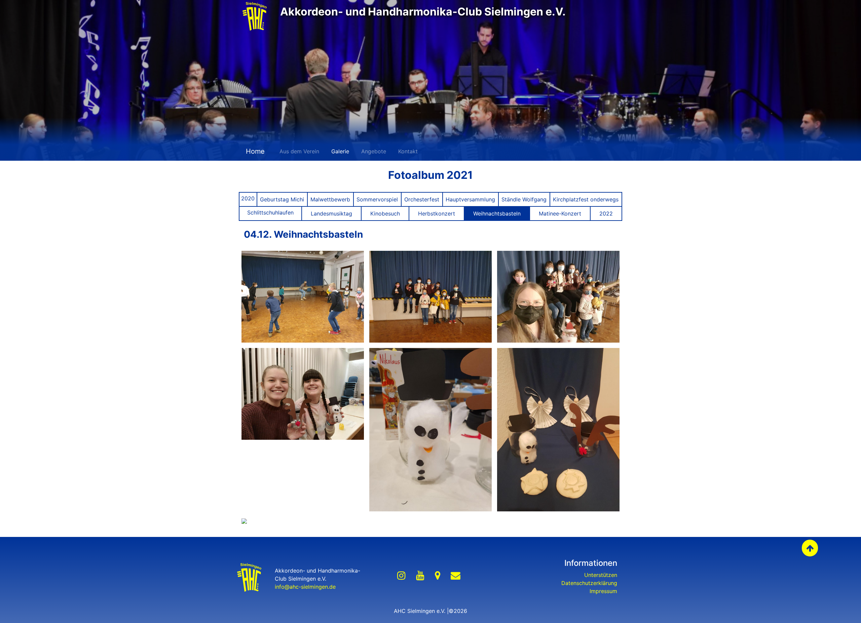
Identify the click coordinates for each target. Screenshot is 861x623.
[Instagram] (401, 576)
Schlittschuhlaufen (270, 212)
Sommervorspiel (377, 199)
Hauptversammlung (470, 199)
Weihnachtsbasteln (497, 213)
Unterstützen (600, 575)
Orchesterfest (421, 199)
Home (254, 151)
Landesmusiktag (331, 213)
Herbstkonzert (436, 213)
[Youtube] (420, 576)
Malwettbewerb (330, 199)
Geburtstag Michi (282, 199)
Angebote (373, 151)
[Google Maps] (437, 576)
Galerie (340, 151)
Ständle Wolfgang (524, 199)
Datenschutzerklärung (589, 583)
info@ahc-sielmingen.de (305, 586)
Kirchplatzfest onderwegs (586, 199)
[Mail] (455, 576)
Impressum (603, 591)
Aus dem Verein (299, 151)
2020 (248, 198)
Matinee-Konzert (560, 213)
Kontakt (408, 151)
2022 (606, 213)
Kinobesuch (385, 213)
